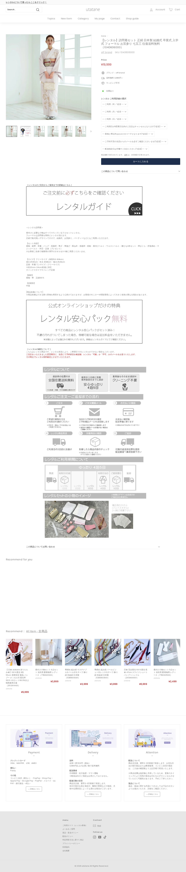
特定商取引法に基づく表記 (73, 840)
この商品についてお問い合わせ (40, 546)
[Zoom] (48, 77)
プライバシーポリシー (71, 843)
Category (83, 18)
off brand (106, 52)
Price (104, 60)
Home (103, 36)
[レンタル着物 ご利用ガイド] (84, 214)
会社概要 (66, 850)
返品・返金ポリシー (70, 832)
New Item (66, 18)
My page (100, 18)
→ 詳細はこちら (34, 789)
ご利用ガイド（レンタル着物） (74, 825)
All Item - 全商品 (36, 631)
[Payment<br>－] (34, 738)
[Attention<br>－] (152, 738)
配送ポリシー (67, 836)
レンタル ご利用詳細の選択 (113, 98)
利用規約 (66, 847)
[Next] (89, 131)
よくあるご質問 (68, 829)
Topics (51, 18)
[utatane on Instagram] (94, 837)
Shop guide (132, 18)
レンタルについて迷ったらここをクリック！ (26, 2)
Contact (115, 18)
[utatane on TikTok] (105, 837)
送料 (125, 155)
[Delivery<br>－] (93, 738)
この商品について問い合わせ (114, 171)
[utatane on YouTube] (99, 837)
